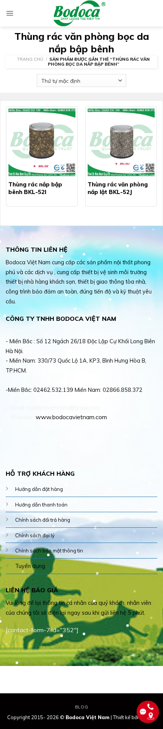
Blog (81, 707)
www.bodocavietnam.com (71, 417)
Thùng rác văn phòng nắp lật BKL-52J (118, 188)
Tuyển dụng (30, 566)
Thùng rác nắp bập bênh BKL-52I (35, 188)
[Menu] (10, 13)
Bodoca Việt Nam (88, 717)
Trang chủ (30, 59)
